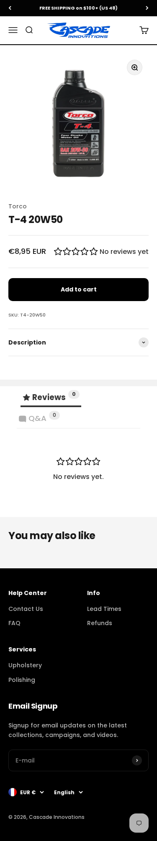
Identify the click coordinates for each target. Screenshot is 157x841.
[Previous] (9, 8)
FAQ (14, 623)
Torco (17, 206)
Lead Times (104, 609)
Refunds (99, 623)
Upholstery (25, 665)
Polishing (21, 680)
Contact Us (25, 609)
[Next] (147, 8)
